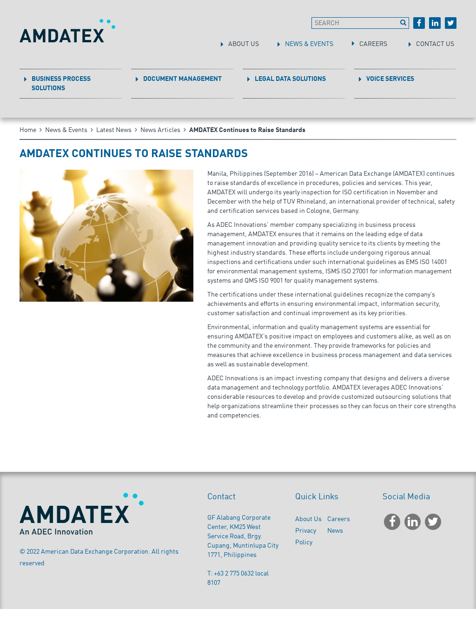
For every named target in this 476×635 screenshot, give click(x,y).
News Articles (160, 130)
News (335, 531)
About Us (308, 519)
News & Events (66, 130)
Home (28, 130)
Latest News (114, 130)
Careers (338, 519)
